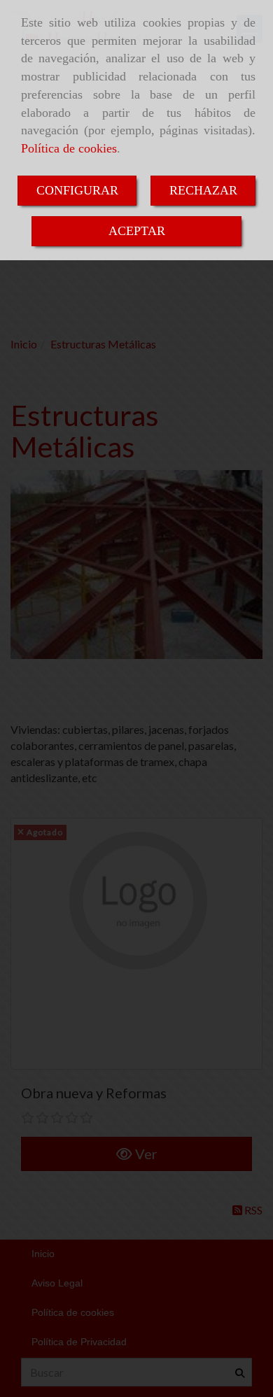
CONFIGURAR (77, 190)
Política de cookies (69, 148)
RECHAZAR (203, 190)
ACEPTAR (136, 231)
